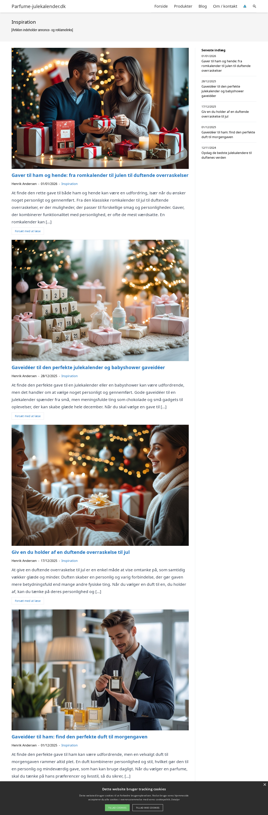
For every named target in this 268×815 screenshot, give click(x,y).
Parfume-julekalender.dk (39, 6)
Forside (161, 6)
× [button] (264, 784)
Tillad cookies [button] (117, 807)
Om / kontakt (225, 6)
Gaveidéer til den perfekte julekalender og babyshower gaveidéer (222, 91)
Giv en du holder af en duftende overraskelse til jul (225, 114)
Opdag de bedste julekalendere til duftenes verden (226, 155)
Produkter (183, 6)
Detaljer (175, 799)
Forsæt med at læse (28, 231)
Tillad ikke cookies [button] (148, 807)
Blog (203, 6)
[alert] (134, 798)
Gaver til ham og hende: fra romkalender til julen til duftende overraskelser (226, 66)
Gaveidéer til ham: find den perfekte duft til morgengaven (228, 134)
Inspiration (69, 184)
